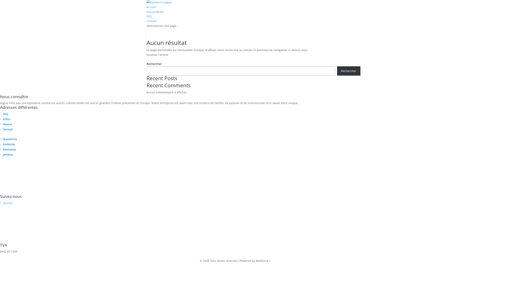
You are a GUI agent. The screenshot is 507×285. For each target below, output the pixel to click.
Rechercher (154, 64)
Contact (152, 21)
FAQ (149, 16)
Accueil (151, 7)
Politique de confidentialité (289, 261)
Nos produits (155, 12)
